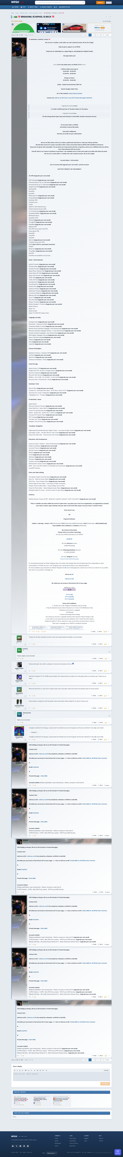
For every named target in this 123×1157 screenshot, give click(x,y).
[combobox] (60, 2)
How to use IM (69, 98)
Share (100, 631)
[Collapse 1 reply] (15, 654)
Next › (108, 35)
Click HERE (44, 776)
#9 (29, 739)
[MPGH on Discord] (12, 1146)
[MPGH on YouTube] (20, 1146)
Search (56, 1146)
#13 (30, 944)
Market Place (24, 13)
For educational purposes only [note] (103, 1152)
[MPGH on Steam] (24, 1146)
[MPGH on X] (16, 1146)
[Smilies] (46, 1070)
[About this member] (25, 61)
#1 (29, 631)
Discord (101, 1138)
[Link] (34, 1070)
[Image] (37, 1070)
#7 (29, 708)
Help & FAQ (72, 1146)
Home (12, 13)
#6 (29, 695)
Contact (101, 1141)
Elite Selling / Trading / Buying (35, 13)
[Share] (110, 16)
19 (103, 35)
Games (56, 1141)
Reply (94, 631)
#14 (30, 996)
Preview (106, 1070)
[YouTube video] (43, 1070)
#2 (29, 644)
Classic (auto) (50, 1153)
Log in (109, 2)
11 (98, 35)
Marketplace (58, 1143)
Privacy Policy (73, 1138)
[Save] (106, 16)
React (107, 785)
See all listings (107, 21)
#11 (30, 835)
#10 (30, 785)
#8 (17, 722)
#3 (17, 658)
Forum (17, 13)
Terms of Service (74, 1143)
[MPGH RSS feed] (27, 1146)
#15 (18, 1055)
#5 (29, 683)
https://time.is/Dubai (75, 93)
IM (72, 574)
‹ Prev (85, 35)
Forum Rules (73, 1141)
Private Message (80, 98)
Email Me (36, 767)
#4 (29, 670)
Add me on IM (59, 98)
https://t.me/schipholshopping (69, 559)
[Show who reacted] (108, 632)
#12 (18, 892)
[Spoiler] (40, 1070)
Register (100, 2)
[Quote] (25, 1070)
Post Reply (105, 1083)
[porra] (22, 2)
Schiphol (68, 567)
